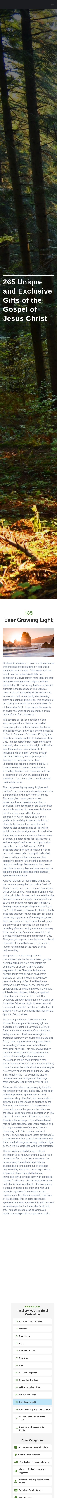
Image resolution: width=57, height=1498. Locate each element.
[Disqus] (28, 1259)
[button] (52, 4)
